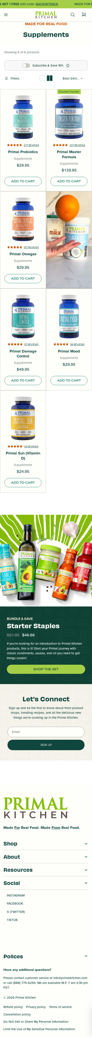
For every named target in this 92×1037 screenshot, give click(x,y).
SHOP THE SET (46, 669)
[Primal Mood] (69, 316)
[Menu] (6, 14)
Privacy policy (36, 1007)
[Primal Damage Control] (23, 316)
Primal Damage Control (23, 354)
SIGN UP (46, 745)
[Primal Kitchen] (46, 15)
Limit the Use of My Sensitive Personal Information (39, 1029)
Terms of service (60, 1007)
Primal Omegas (23, 254)
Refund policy (13, 1007)
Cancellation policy (17, 1014)
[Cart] (84, 14)
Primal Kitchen (25, 997)
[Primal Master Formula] (69, 117)
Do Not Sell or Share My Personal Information (35, 1021)
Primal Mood (69, 351)
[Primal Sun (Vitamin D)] (23, 418)
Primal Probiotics (23, 151)
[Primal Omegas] (23, 219)
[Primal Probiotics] (23, 117)
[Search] (72, 14)
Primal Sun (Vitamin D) (23, 456)
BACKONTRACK (47, 4)
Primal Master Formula (69, 154)
